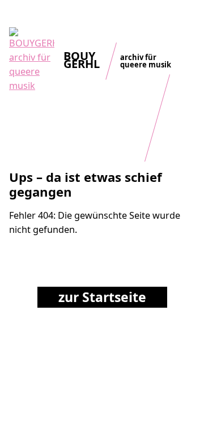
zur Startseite (102, 297)
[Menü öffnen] (187, 19)
